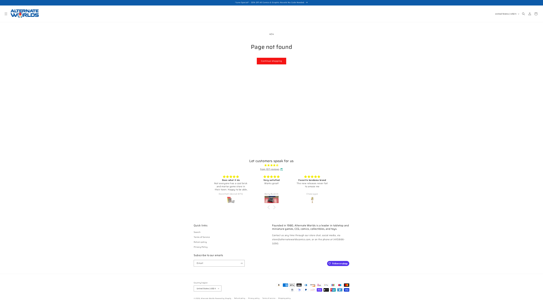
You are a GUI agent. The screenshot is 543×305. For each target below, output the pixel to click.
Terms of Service (202, 237)
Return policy (200, 242)
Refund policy (239, 298)
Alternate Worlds (208, 298)
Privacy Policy (200, 247)
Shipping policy (284, 298)
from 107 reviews (269, 169)
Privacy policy (254, 298)
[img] (271, 165)
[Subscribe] (241, 263)
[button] (6, 14)
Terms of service (268, 298)
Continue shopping (271, 61)
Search (197, 232)
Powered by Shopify (223, 298)
